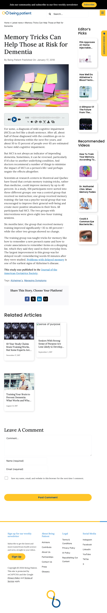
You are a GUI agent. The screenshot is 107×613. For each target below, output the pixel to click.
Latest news (17, 22)
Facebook (87, 544)
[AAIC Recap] (85, 119)
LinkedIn (87, 549)
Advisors (46, 542)
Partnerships (47, 557)
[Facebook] (27, 299)
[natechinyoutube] (85, 199)
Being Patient (14, 59)
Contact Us (47, 562)
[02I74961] (36, 65)
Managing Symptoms (35, 280)
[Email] (45, 299)
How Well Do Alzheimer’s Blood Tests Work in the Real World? (86, 77)
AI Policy (66, 553)
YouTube (87, 554)
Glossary (46, 571)
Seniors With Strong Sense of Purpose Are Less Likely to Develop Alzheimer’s (50, 345)
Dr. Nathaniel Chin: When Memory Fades (87, 189)
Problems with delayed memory (45, 259)
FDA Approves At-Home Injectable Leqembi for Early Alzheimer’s (87, 45)
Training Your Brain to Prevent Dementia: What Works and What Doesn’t (18, 399)
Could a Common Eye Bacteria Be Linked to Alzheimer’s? (86, 221)
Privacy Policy (14, 578)
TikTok (86, 559)
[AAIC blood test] (85, 87)
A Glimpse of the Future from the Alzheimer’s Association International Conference (86, 110)
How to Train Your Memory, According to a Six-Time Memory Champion (86, 157)
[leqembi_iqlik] (85, 55)
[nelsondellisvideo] (85, 166)
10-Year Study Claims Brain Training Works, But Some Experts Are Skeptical (18, 348)
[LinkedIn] (39, 299)
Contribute (46, 547)
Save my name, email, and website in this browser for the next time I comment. (47, 478)
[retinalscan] (85, 231)
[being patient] (16, 12)
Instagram (88, 539)
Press (44, 566)
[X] (33, 299)
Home (6, 22)
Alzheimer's (17, 280)
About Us (46, 552)
